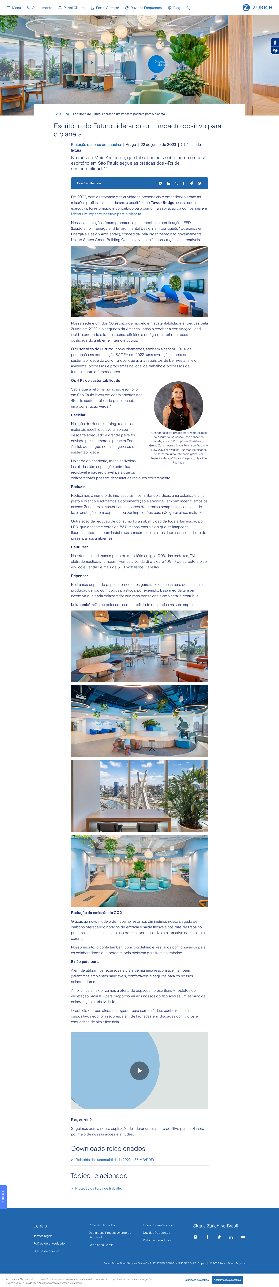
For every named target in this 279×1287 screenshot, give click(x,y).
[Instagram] (195, 1237)
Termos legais (43, 1236)
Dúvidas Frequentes (146, 7)
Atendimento (42, 7)
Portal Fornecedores (157, 1240)
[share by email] (199, 183)
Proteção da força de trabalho (96, 144)
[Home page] (257, 7)
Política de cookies (46, 1251)
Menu (16, 8)
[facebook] (183, 183)
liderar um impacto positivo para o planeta (106, 214)
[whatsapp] (160, 183)
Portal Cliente (74, 7)
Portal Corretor (107, 7)
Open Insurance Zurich (159, 1225)
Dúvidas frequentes (156, 1232)
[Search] (188, 7)
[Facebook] (207, 1237)
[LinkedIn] (168, 183)
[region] (139, 1280)
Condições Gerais (101, 1244)
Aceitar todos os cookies (227, 1279)
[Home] (58, 114)
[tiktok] (219, 1237)
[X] (176, 183)
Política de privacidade (49, 1243)
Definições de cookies (196, 1279)
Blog (176, 7)
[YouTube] (243, 1237)
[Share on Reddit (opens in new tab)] (192, 183)
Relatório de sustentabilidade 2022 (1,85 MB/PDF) (115, 1160)
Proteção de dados (102, 1225)
